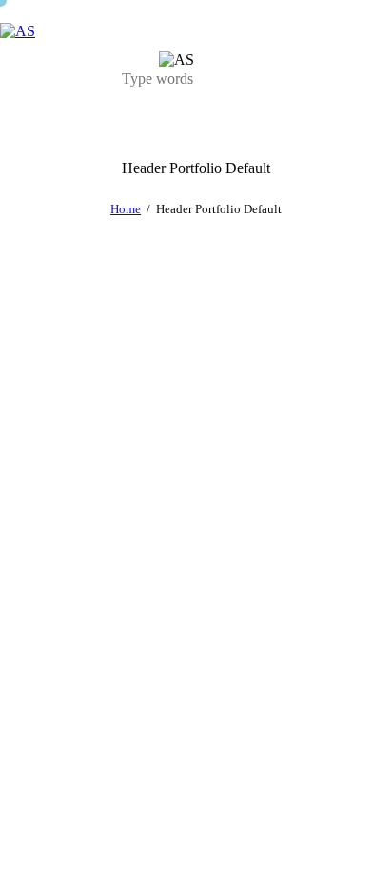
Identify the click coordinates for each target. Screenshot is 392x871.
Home (125, 209)
